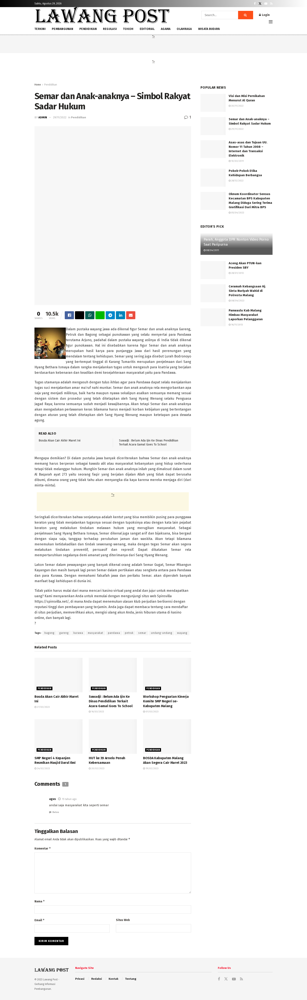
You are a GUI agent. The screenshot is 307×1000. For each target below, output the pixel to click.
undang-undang (161, 632)
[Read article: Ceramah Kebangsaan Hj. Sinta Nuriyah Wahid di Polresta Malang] (213, 293)
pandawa (114, 632)
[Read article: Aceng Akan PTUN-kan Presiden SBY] (213, 270)
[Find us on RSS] (271, 3)
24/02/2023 (43, 768)
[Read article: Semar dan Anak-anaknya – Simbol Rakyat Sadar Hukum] (213, 126)
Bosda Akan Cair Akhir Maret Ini (59, 440)
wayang (182, 632)
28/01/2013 (237, 273)
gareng (64, 632)
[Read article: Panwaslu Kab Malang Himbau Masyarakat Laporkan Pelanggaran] (213, 317)
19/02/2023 (152, 768)
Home (37, 84)
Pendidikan (50, 84)
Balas (55, 812)
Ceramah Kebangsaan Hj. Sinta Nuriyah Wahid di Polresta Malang (247, 290)
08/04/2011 (212, 250)
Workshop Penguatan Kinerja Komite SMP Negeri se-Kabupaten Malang (166, 701)
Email (39, 920)
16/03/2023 (97, 711)
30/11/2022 (237, 106)
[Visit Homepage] (102, 16)
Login (265, 15)
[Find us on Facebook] (255, 3)
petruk (129, 632)
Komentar (42, 848)
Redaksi (96, 978)
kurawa (78, 632)
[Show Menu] (271, 21)
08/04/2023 (237, 300)
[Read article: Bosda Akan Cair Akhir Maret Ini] (58, 675)
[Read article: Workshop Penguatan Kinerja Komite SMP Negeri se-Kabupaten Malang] (167, 675)
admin (42, 117)
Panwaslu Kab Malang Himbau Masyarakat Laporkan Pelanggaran (246, 315)
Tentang (130, 978)
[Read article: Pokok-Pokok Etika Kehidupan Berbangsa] (213, 178)
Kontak (113, 978)
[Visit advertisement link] (236, 372)
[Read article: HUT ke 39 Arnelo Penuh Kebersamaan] (113, 736)
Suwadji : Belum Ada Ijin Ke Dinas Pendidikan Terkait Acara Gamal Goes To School (111, 701)
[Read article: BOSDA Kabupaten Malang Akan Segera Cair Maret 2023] (167, 736)
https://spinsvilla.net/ (51, 601)
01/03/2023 (152, 711)
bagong (49, 632)
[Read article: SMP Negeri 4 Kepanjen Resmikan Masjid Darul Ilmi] (58, 736)
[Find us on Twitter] (260, 3)
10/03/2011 (237, 161)
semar (142, 632)
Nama (39, 901)
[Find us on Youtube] (265, 3)
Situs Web (123, 920)
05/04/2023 (237, 212)
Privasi (79, 978)
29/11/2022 (59, 117)
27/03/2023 (43, 707)
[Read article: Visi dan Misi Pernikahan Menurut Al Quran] (213, 103)
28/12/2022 (237, 180)
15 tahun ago (69, 799)
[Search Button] (245, 15)
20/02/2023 (97, 768)
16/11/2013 (237, 324)
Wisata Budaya (209, 29)
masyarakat (95, 632)
